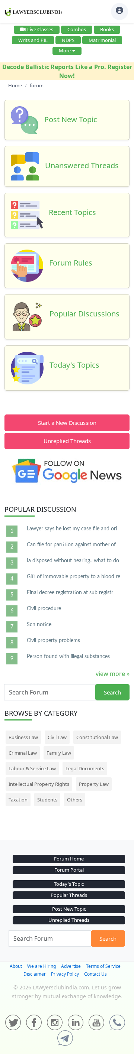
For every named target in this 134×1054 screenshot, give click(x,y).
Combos (76, 29)
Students (47, 799)
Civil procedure (44, 608)
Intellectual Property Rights (39, 784)
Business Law (23, 737)
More (65, 50)
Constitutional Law (97, 737)
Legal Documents (85, 768)
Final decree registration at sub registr (70, 592)
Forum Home (69, 858)
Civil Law (57, 737)
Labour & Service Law (32, 768)
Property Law (94, 784)
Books (107, 29)
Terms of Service (103, 966)
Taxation (18, 799)
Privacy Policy (65, 974)
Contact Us (95, 974)
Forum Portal (69, 869)
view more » (113, 674)
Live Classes (40, 29)
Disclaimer (34, 974)
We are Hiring (41, 966)
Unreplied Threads (67, 441)
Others (74, 799)
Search (112, 692)
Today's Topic (69, 884)
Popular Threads (69, 895)
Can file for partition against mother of (71, 544)
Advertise (71, 966)
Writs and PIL (33, 40)
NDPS (68, 40)
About (16, 966)
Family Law (59, 752)
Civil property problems (53, 640)
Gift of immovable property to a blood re (73, 576)
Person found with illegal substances (68, 656)
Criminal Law (23, 752)
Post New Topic (69, 908)
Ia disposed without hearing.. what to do (73, 560)
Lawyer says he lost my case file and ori (72, 528)
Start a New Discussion (67, 422)
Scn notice (39, 624)
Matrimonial (102, 40)
